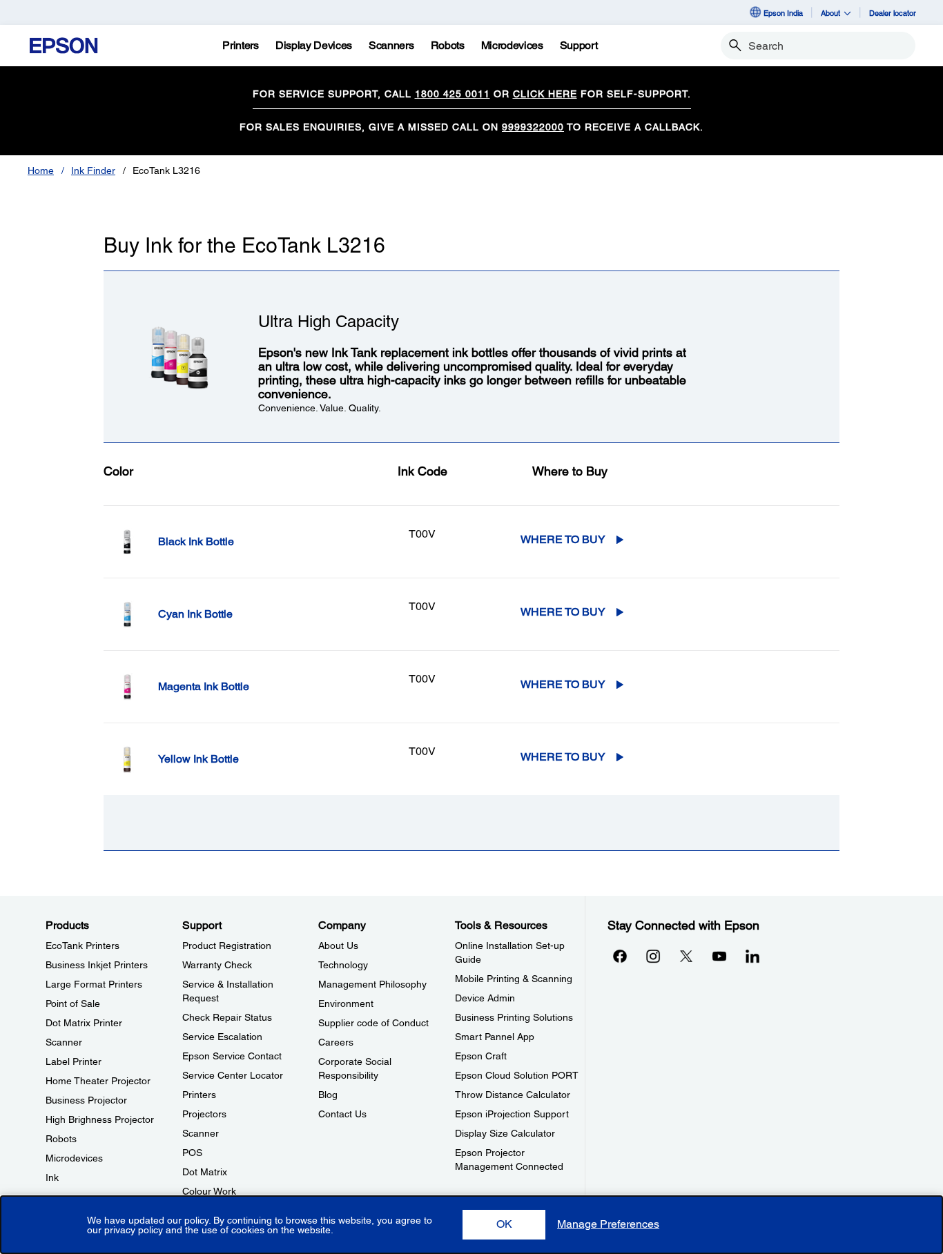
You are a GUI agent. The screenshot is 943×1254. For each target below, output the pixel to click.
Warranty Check (217, 964)
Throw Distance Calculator (512, 1094)
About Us (338, 945)
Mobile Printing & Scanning (513, 978)
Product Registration (226, 945)
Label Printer (73, 1061)
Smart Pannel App (494, 1036)
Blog (328, 1094)
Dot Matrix (204, 1171)
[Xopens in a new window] (686, 955)
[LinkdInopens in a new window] (752, 955)
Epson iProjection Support (512, 1113)
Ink (52, 1177)
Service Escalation (222, 1036)
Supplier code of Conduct (373, 1022)
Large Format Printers (94, 984)
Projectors (204, 1113)
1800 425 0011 (452, 93)
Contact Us (342, 1113)
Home (41, 170)
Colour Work (209, 1191)
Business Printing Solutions (514, 1017)
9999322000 (533, 127)
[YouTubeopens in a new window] (719, 955)
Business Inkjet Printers (97, 964)
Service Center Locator (232, 1075)
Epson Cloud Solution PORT (517, 1075)
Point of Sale (73, 1003)
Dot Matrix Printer (84, 1022)
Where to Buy (563, 539)
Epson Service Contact (232, 1055)
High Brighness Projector (100, 1119)
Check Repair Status (227, 1017)
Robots (61, 1138)
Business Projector (86, 1100)
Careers (335, 1042)
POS (192, 1152)
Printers (199, 1094)
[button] (504, 1225)
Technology (343, 964)
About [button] (830, 12)
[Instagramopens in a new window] (653, 955)
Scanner (64, 1042)
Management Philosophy (372, 984)
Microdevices (74, 1158)
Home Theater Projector (98, 1080)
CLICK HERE (545, 93)
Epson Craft (481, 1055)
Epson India (783, 12)
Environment (345, 1003)
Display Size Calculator (505, 1133)
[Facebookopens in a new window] (619, 955)
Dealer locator (892, 12)
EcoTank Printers (82, 945)
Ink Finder (93, 170)
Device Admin (485, 997)
